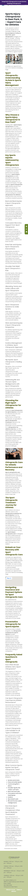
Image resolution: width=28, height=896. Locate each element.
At (13, 33)
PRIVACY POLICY (10, 890)
